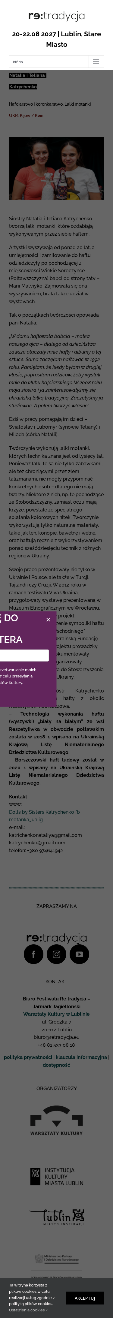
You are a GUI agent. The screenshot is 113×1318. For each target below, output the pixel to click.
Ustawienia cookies (27, 1310)
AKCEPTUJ (85, 1298)
